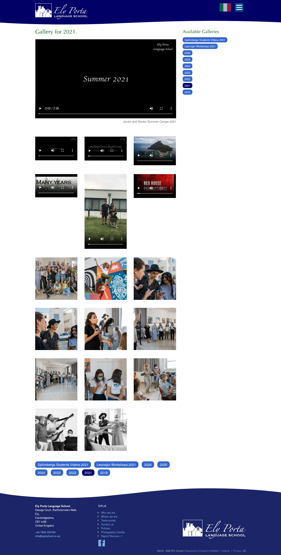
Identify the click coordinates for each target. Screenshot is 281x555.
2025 (163, 464)
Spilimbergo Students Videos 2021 (63, 464)
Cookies (225, 550)
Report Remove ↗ (111, 536)
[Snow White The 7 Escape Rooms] (155, 186)
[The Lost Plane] (155, 151)
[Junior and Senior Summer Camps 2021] (56, 149)
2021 (88, 472)
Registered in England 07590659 (201, 550)
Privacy (237, 550)
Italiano (225, 7)
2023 (57, 472)
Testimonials (108, 520)
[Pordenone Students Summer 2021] (56, 279)
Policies (105, 528)
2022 (72, 472)
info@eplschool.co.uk (47, 536)
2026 (148, 464)
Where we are (109, 516)
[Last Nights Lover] (106, 212)
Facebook (101, 543)
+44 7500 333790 (45, 532)
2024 (41, 472)
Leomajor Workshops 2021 (116, 464)
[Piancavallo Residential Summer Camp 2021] (106, 149)
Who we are (108, 512)
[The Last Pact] (56, 186)
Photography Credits (113, 532)
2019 (104, 472)
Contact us (107, 524)
